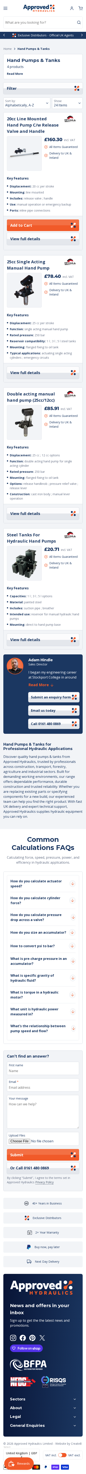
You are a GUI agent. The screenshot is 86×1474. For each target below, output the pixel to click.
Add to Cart (21, 225)
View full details (25, 238)
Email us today (43, 710)
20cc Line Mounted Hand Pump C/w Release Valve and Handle (33, 125)
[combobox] (43, 22)
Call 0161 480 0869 (46, 724)
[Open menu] (5, 8)
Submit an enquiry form (51, 697)
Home (7, 49)
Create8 (76, 1444)
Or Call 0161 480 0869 (29, 1167)
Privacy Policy (44, 1182)
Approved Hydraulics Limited (33, 1444)
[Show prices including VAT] (62, 1455)
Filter (12, 88)
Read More (15, 74)
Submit (16, 1154)
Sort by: (10, 101)
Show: (58, 101)
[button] (80, 8)
